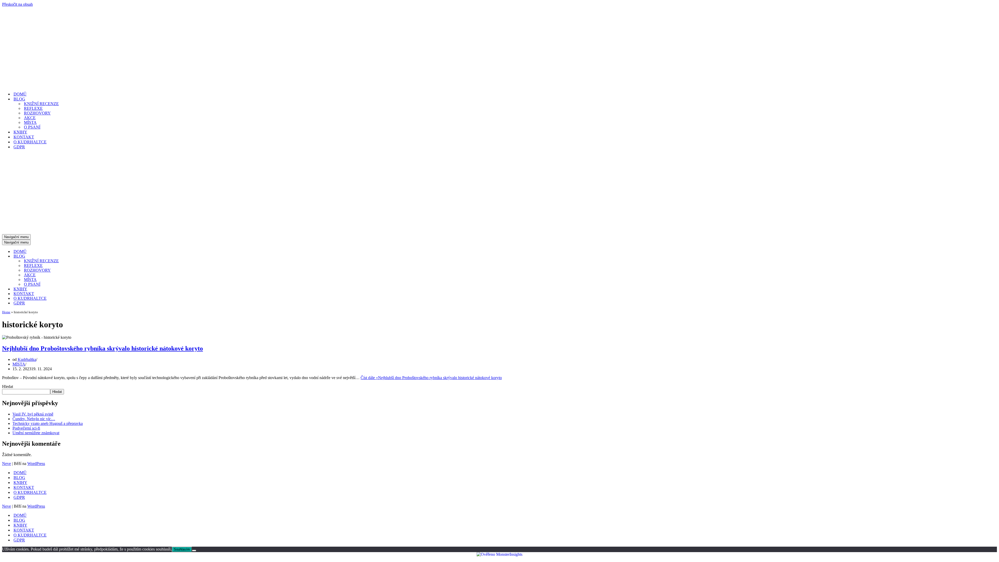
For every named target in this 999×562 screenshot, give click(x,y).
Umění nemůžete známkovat (35, 433)
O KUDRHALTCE (30, 142)
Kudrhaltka (27, 359)
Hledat (7, 386)
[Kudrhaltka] (67, 85)
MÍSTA (30, 122)
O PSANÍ (32, 127)
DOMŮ (20, 94)
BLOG (19, 477)
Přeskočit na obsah (17, 4)
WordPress (36, 463)
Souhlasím (182, 549)
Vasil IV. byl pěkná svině (32, 414)
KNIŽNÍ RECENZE (41, 103)
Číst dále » (431, 377)
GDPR (19, 147)
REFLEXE (33, 108)
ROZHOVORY (37, 113)
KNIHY (20, 132)
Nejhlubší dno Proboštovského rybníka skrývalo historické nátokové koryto (102, 348)
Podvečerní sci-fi (26, 428)
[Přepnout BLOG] (93, 256)
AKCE (30, 118)
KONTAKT (24, 137)
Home (6, 312)
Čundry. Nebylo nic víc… (33, 419)
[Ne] (194, 550)
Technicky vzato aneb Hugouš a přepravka (47, 423)
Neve (6, 463)
